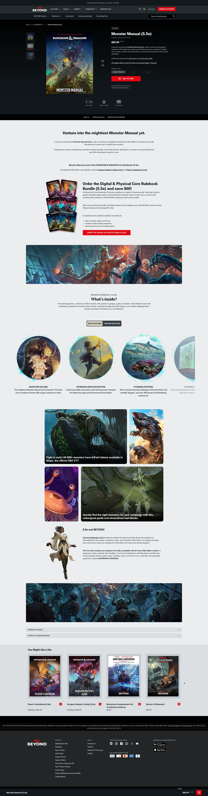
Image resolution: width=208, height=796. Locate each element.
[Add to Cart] (139, 704)
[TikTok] (142, 743)
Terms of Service (174, 726)
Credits (90, 753)
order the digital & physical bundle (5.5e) (106, 233)
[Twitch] (126, 743)
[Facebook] (121, 743)
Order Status (59, 770)
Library (77, 9)
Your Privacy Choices (62, 767)
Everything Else (102, 16)
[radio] (118, 72)
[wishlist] (140, 9)
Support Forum (60, 757)
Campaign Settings (85, 16)
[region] (30, 46)
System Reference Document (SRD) (67, 773)
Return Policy (60, 750)
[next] (191, 362)
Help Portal (59, 753)
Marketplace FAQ (61, 744)
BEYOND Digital (40, 16)
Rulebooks (55, 16)
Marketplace (105, 9)
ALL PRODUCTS (37, 24)
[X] (132, 743)
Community (90, 9)
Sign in (153, 9)
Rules (65, 9)
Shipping (58, 747)
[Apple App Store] (159, 750)
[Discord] (111, 743)
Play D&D (54, 9)
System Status (60, 760)
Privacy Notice (186, 726)
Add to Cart (128, 79)
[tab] (95, 323)
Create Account (166, 9)
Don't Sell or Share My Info (64, 763)
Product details (99, 117)
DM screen (132, 58)
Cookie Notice (60, 777)
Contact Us (91, 744)
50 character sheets (145, 58)
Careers (90, 747)
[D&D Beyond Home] (39, 9)
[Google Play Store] (159, 745)
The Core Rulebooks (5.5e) (93, 538)
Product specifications (116, 117)
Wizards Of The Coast (95, 750)
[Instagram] (116, 743)
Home (28, 24)
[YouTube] (137, 743)
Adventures (70, 16)
